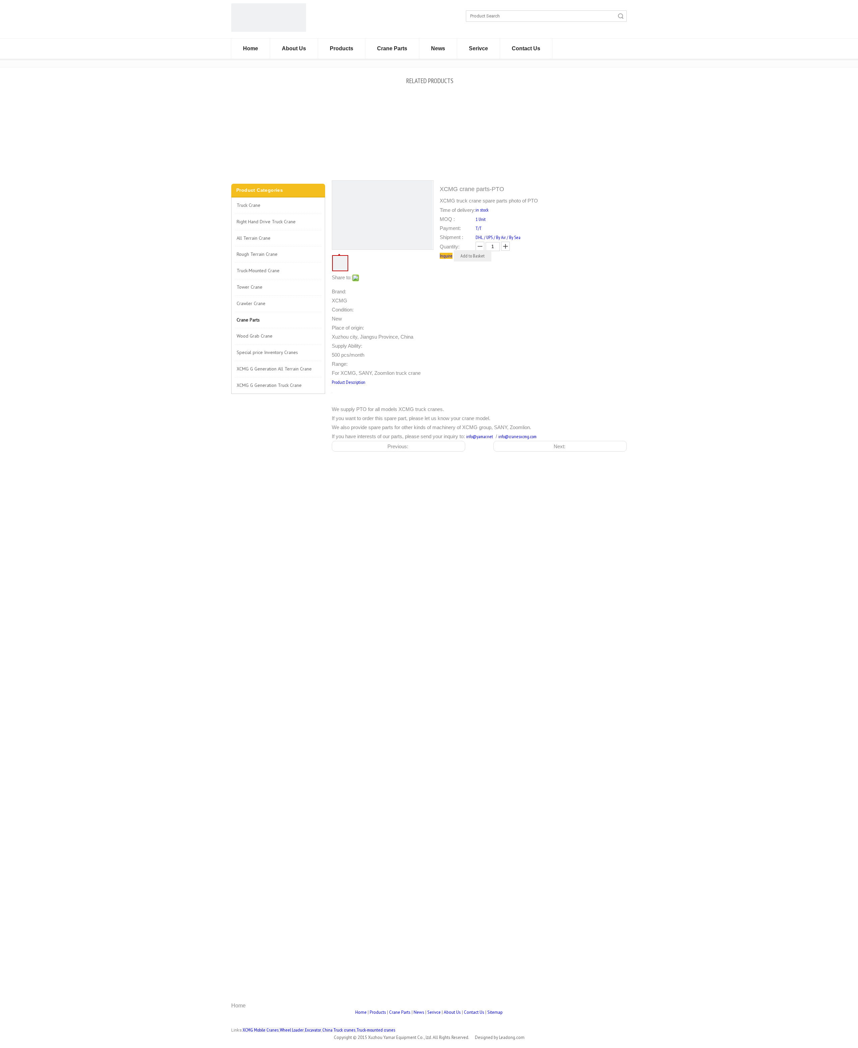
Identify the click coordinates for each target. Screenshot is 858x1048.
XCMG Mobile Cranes (261, 1030)
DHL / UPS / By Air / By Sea (498, 237)
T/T (479, 228)
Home (250, 48)
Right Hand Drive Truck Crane (266, 222)
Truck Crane (248, 205)
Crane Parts (392, 48)
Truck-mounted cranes (376, 1030)
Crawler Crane (251, 303)
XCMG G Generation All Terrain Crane (274, 369)
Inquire (446, 256)
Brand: (339, 291)
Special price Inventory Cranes (267, 352)
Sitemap (495, 1012)
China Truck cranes (338, 1030)
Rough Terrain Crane (257, 254)
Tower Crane (249, 287)
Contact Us (526, 48)
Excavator (313, 1030)
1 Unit (481, 219)
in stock (482, 210)
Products (341, 48)
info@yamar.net (479, 436)
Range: (340, 364)
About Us (294, 48)
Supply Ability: (347, 346)
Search (620, 16)
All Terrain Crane (253, 238)
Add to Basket (473, 256)
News (438, 48)
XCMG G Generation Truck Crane (269, 385)
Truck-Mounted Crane (258, 271)
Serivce (478, 48)
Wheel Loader (292, 1030)
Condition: (343, 309)
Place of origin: (348, 328)
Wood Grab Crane (254, 336)
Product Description (348, 382)
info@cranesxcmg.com (517, 436)
